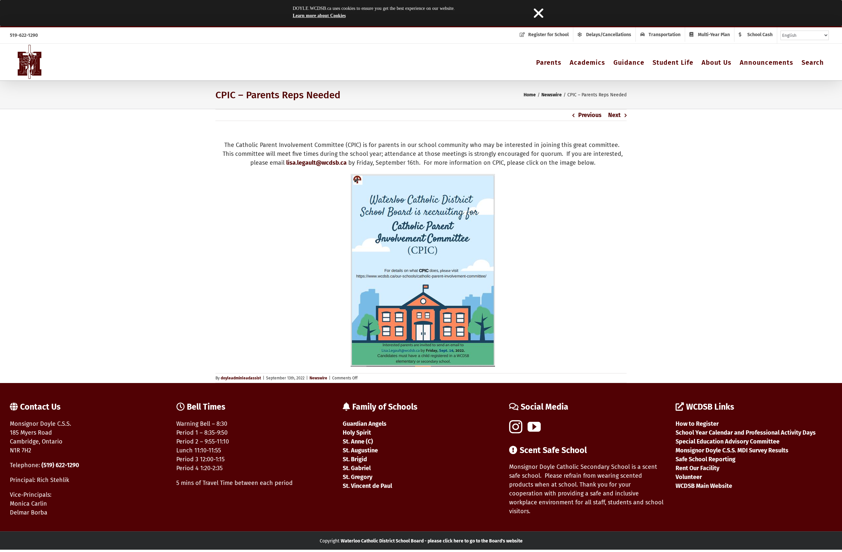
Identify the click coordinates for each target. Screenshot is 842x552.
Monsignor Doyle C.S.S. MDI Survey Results (732, 450)
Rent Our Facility (697, 468)
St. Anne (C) (358, 441)
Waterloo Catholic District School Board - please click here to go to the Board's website (432, 541)
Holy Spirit (357, 432)
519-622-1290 (24, 35)
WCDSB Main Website (704, 486)
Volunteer (689, 477)
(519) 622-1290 (60, 465)
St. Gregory (357, 477)
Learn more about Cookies (319, 15)
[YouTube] (534, 426)
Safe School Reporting (705, 459)
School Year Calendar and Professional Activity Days (746, 432)
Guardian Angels (364, 423)
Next (614, 115)
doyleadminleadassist (241, 378)
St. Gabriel (357, 468)
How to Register (697, 423)
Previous (590, 115)
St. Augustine (360, 450)
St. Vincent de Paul (367, 486)
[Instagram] (515, 426)
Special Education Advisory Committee (728, 441)
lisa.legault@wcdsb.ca (316, 162)
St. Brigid (355, 459)
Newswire (318, 378)
